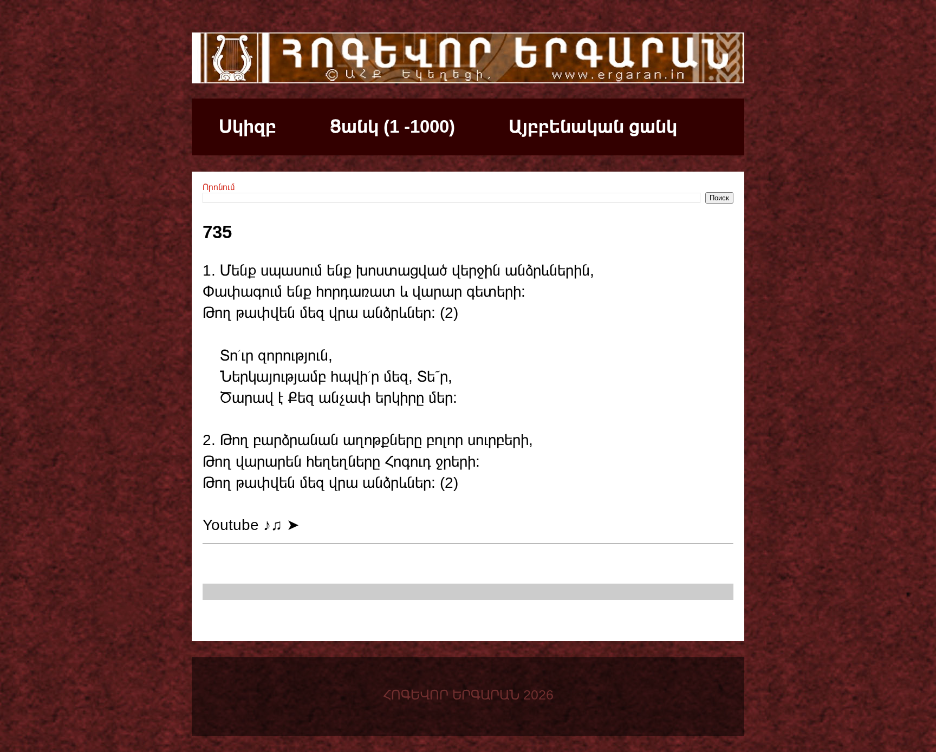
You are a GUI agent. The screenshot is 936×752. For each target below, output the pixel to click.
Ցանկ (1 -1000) (392, 126)
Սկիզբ (247, 126)
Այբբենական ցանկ (593, 126)
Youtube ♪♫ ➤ (251, 524)
